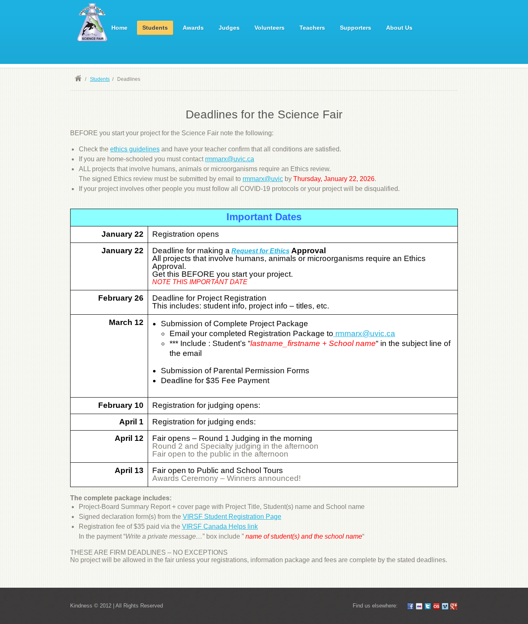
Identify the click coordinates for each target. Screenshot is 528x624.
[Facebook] (410, 606)
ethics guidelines (135, 149)
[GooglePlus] (453, 606)
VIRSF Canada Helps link (220, 526)
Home (119, 27)
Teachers (312, 27)
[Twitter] (427, 606)
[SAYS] (93, 24)
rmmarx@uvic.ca (229, 158)
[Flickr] (419, 606)
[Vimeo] (445, 606)
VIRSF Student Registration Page (232, 516)
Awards (193, 27)
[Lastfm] (436, 606)
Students (155, 27)
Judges (229, 27)
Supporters (355, 27)
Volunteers (270, 27)
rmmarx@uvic (263, 178)
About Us (399, 27)
